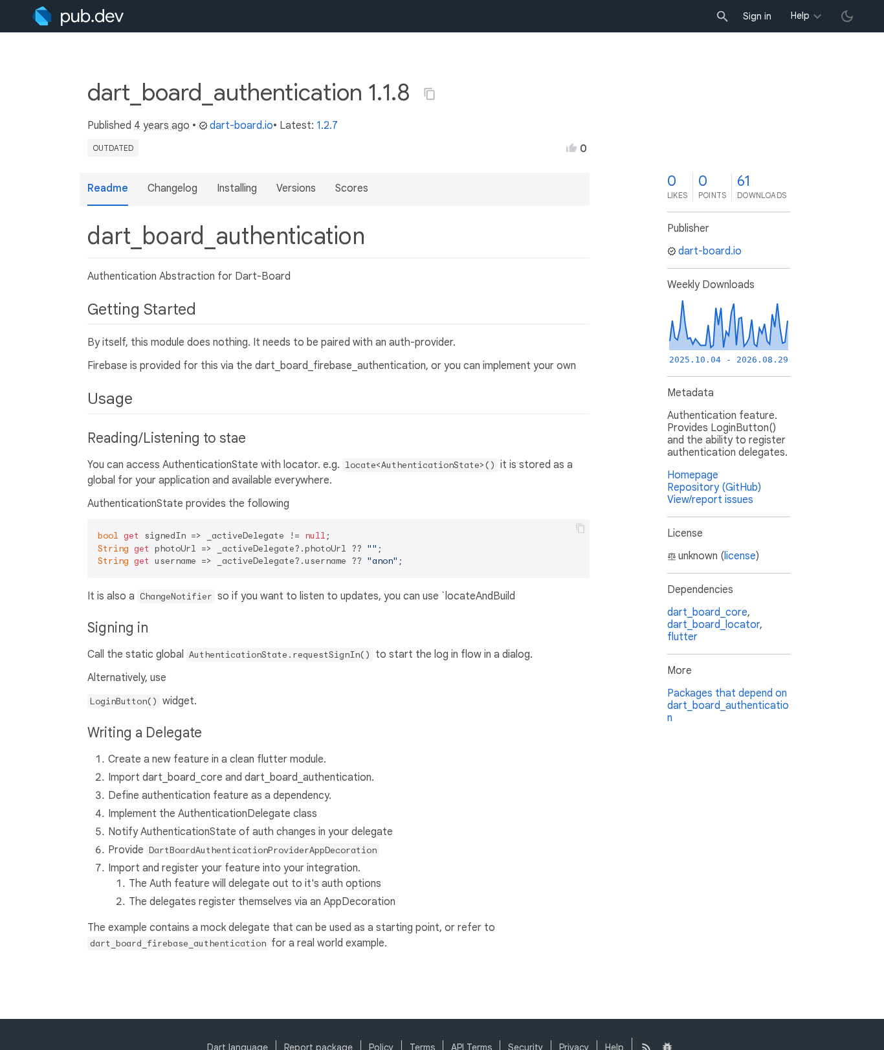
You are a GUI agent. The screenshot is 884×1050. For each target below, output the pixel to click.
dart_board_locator (713, 624)
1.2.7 (327, 125)
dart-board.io (241, 125)
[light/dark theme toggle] (847, 16)
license (740, 556)
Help (800, 15)
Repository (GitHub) (714, 487)
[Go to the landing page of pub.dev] (78, 16)
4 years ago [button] (162, 125)
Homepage (692, 475)
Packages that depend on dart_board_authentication (728, 705)
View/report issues (710, 499)
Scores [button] (351, 188)
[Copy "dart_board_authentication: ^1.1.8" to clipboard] (429, 93)
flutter (682, 637)
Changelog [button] (172, 188)
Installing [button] (237, 188)
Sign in (757, 16)
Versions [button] (296, 188)
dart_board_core (707, 612)
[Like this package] (571, 147)
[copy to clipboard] (580, 528)
